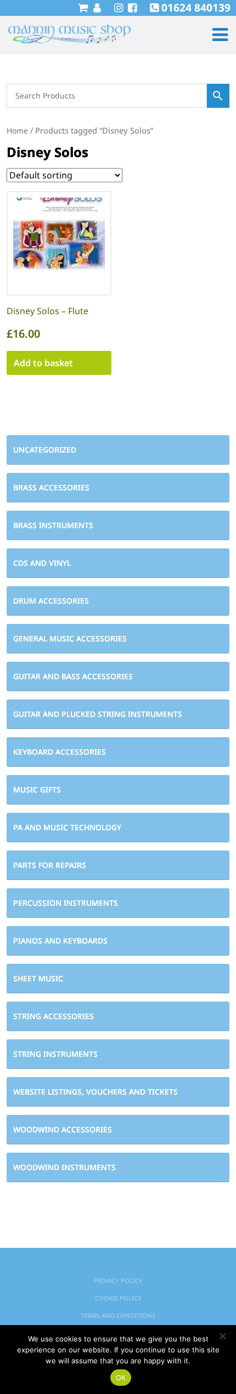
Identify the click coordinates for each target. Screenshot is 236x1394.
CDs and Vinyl (42, 563)
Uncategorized (44, 449)
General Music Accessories (70, 638)
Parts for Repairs (49, 865)
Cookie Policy (118, 1298)
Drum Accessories (51, 600)
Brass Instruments (53, 525)
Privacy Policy (118, 1280)
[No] (222, 1336)
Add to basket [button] (43, 363)
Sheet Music (38, 978)
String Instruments (55, 1054)
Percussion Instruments (65, 903)
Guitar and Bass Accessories (73, 676)
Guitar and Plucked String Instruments (97, 714)
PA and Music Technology (67, 827)
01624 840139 (196, 7)
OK (121, 1377)
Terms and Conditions (118, 1315)
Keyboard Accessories (59, 752)
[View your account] (96, 7)
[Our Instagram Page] (117, 7)
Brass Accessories (51, 487)
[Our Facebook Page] (131, 7)
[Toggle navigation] (215, 34)
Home (17, 130)
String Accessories (53, 1016)
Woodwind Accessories (62, 1129)
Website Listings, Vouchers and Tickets (95, 1091)
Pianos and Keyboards (60, 940)
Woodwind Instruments (64, 1167)
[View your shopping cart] (83, 7)
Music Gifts (37, 789)
